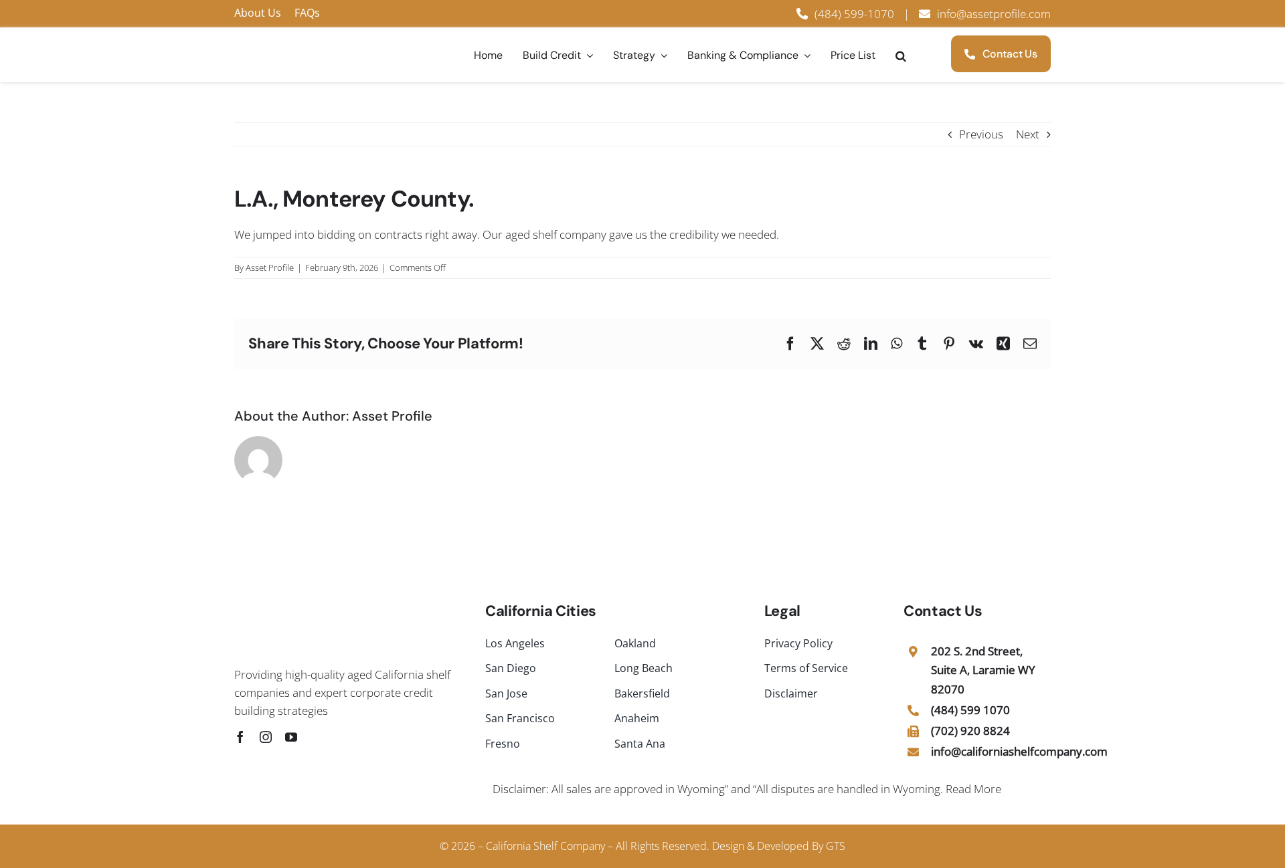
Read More (973, 788)
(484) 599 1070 (970, 710)
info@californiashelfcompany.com (1019, 751)
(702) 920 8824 (970, 730)
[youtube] (291, 737)
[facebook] (240, 737)
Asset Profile (270, 267)
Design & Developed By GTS (778, 846)
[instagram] (266, 737)
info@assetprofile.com (994, 13)
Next (1027, 134)
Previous (981, 134)
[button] (900, 56)
